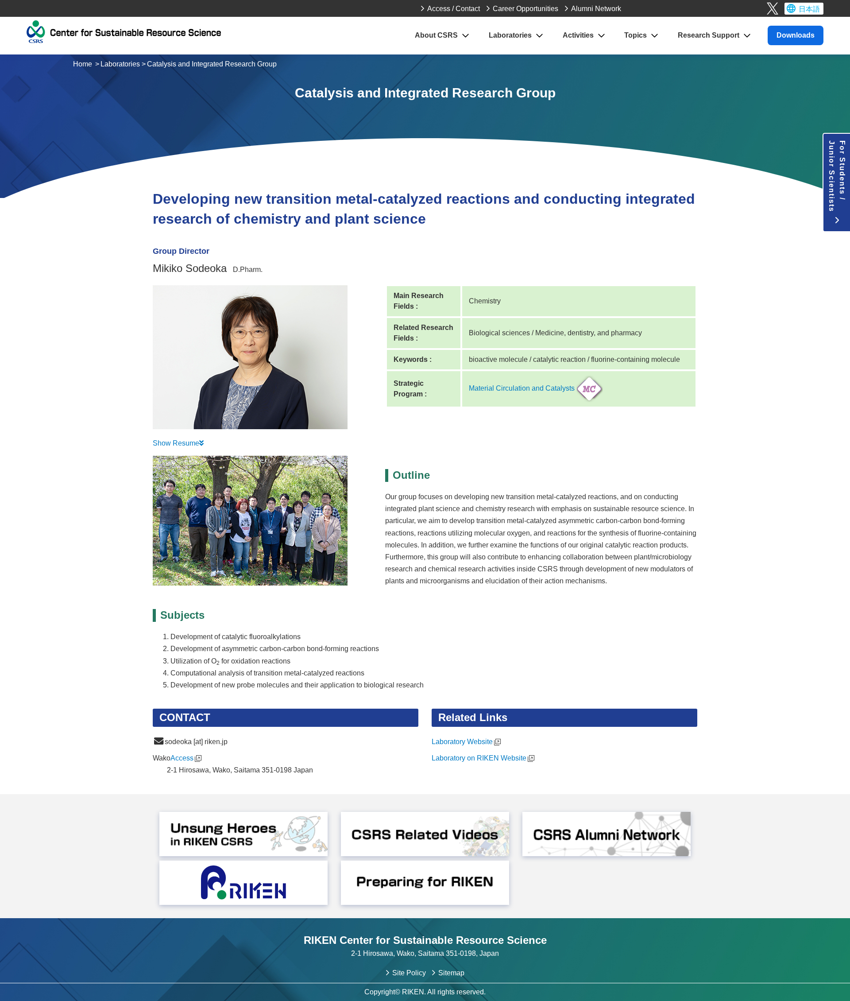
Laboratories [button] (510, 35)
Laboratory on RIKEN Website (479, 758)
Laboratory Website (462, 741)
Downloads (796, 35)
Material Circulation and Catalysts (522, 388)
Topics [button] (635, 35)
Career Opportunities (525, 8)
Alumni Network (596, 8)
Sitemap (451, 973)
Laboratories (120, 64)
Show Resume (176, 443)
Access (181, 758)
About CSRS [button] (436, 35)
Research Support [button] (708, 35)
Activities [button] (578, 35)
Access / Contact (453, 8)
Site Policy (409, 973)
